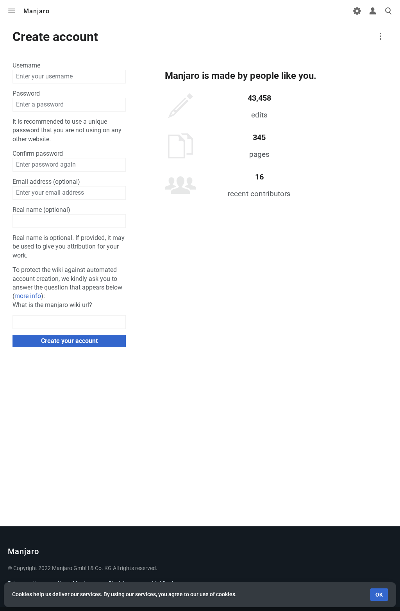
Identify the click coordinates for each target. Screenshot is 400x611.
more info (27, 296)
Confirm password (37, 153)
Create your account (69, 341)
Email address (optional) (46, 181)
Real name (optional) (41, 209)
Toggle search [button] (388, 11)
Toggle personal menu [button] (372, 11)
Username (26, 65)
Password (26, 93)
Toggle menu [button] (12, 11)
